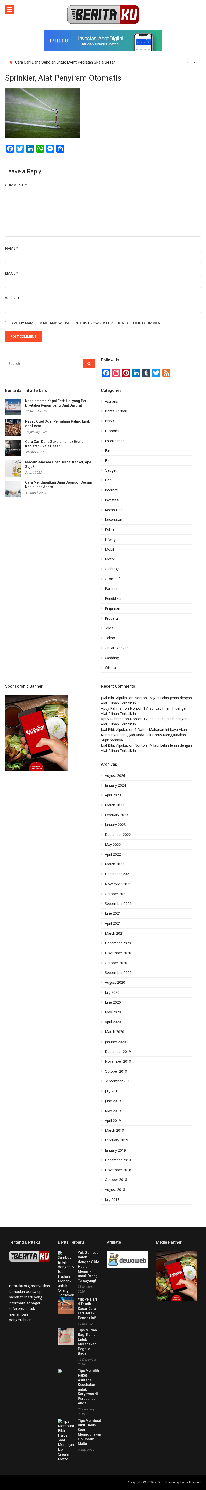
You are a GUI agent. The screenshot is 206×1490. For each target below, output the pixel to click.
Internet (111, 490)
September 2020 (118, 972)
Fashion (111, 450)
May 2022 (113, 844)
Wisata (110, 667)
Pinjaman (112, 608)
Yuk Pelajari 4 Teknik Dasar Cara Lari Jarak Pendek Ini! (87, 1308)
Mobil (109, 549)
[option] (106, 62)
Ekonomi (112, 431)
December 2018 (118, 1160)
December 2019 (118, 1051)
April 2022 (113, 854)
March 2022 (114, 864)
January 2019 (115, 1150)
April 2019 (113, 1120)
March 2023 (114, 805)
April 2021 (113, 923)
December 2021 (118, 874)
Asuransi (112, 401)
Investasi (112, 500)
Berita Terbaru (116, 411)
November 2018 (118, 1170)
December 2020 (118, 943)
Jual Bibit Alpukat (114, 697)
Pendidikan (113, 598)
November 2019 (118, 1061)
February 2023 (116, 815)
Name (11, 248)
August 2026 (115, 775)
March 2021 (114, 933)
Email (11, 273)
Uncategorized (116, 648)
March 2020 (114, 1031)
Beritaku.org (19, 1285)
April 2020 (113, 1022)
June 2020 (113, 1002)
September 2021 (118, 903)
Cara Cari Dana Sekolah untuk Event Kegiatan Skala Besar (65, 62)
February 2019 (116, 1140)
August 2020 (115, 982)
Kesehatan (113, 519)
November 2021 (118, 884)
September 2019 (118, 1081)
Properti (111, 618)
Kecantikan (114, 510)
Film (108, 460)
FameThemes (190, 1482)
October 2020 (116, 963)
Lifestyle (111, 539)
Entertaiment (115, 441)
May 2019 (113, 1111)
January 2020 (115, 1042)
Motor (110, 559)
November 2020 (118, 953)
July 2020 (112, 992)
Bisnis (109, 421)
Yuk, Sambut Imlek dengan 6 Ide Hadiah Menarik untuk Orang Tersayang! (88, 1267)
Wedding (112, 658)
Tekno (110, 638)
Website (12, 298)
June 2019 (113, 1101)
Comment (16, 185)
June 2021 (113, 913)
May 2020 (113, 1012)
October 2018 (116, 1179)
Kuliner (110, 529)
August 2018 (115, 1189)
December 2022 (118, 834)
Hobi (108, 480)
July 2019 (112, 1091)
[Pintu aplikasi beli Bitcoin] (103, 49)
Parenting (112, 588)
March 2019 (114, 1130)
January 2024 (115, 785)
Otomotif (112, 579)
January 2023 (115, 824)
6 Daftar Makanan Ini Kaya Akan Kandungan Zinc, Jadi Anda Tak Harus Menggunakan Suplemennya (144, 734)
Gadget (111, 470)
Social (109, 628)
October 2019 (116, 1071)
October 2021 (116, 894)
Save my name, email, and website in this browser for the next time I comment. (86, 323)
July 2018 (112, 1199)
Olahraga (112, 569)
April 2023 (113, 795)
